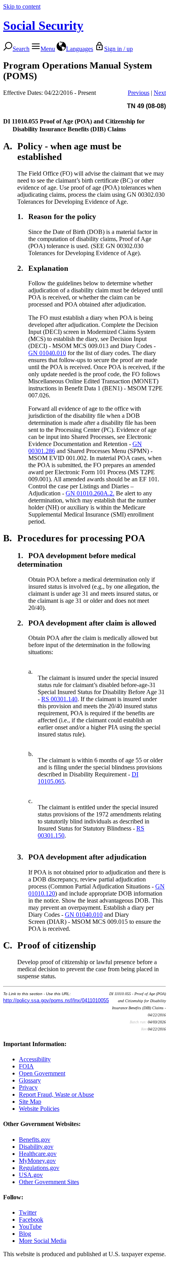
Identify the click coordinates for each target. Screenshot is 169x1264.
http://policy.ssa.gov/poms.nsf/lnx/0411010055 (56, 1000)
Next (160, 92)
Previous (138, 92)
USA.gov (31, 1175)
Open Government (42, 1073)
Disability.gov (36, 1146)
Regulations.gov (39, 1167)
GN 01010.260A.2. (90, 493)
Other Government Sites (49, 1182)
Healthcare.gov (38, 1153)
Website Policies (39, 1108)
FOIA (26, 1066)
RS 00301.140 (59, 699)
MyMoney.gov (37, 1160)
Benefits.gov (34, 1139)
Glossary (30, 1080)
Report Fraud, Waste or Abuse (56, 1094)
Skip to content (21, 6)
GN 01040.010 (47, 353)
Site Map (30, 1101)
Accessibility (35, 1059)
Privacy (28, 1087)
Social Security (43, 25)
